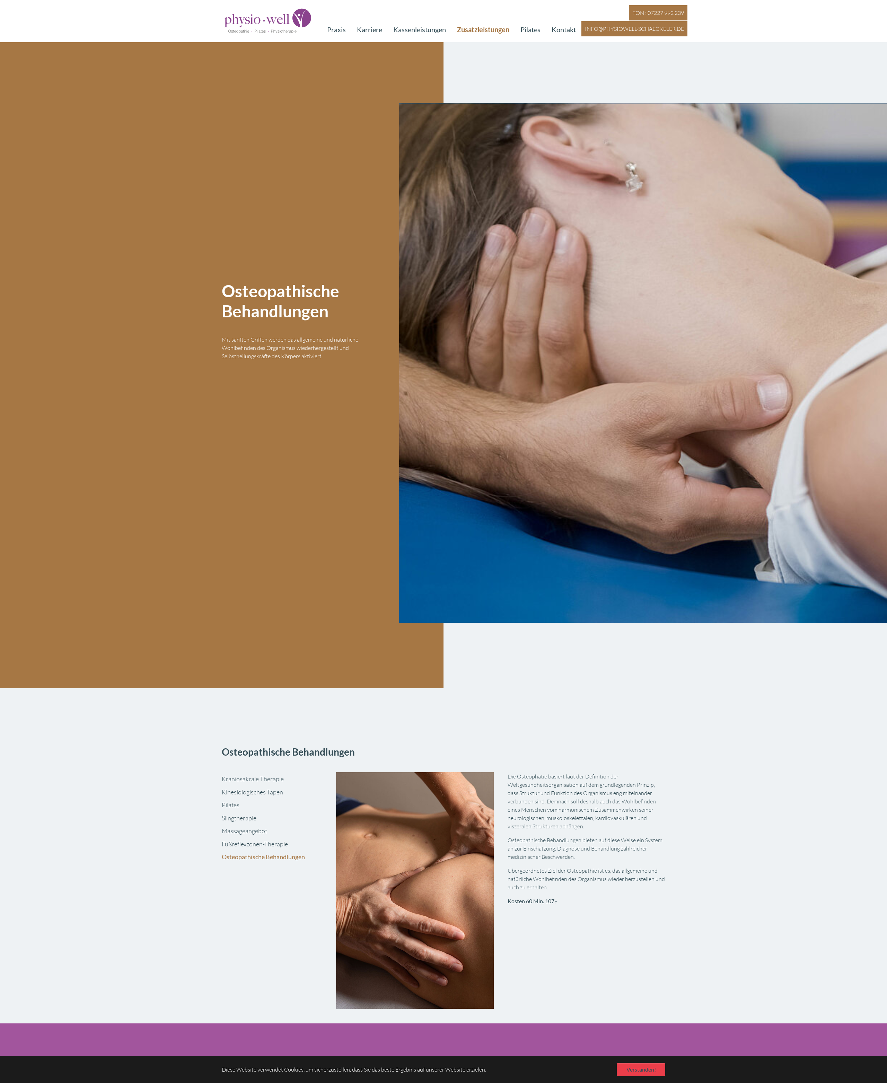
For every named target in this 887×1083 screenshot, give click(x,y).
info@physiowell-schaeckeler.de (634, 28)
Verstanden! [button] (641, 1069)
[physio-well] (267, 21)
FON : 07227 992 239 (658, 12)
